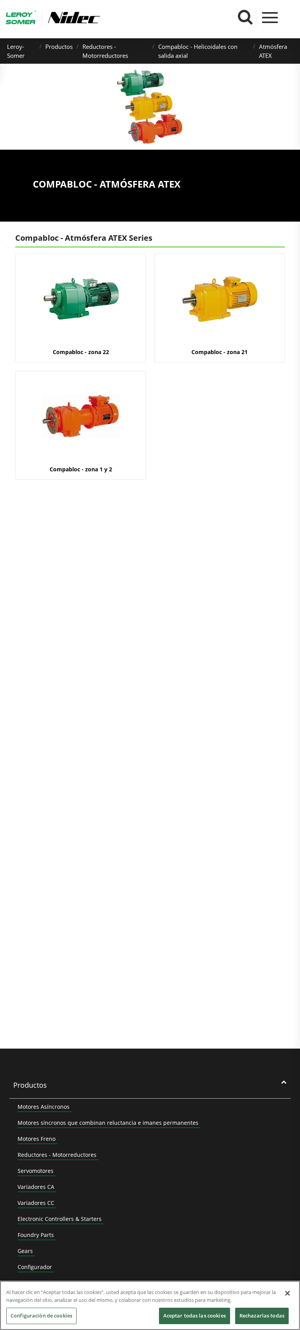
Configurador (35, 1267)
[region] (150, 1305)
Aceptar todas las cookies (194, 1315)
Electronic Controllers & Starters (60, 1219)
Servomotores (36, 1170)
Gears (25, 1251)
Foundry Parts (36, 1235)
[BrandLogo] (21, 19)
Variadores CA (36, 1186)
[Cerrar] (287, 1293)
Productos (59, 46)
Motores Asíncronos (44, 1106)
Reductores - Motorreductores (57, 1154)
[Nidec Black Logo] (97, 18)
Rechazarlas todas (261, 1315)
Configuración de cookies (41, 1315)
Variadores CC (36, 1202)
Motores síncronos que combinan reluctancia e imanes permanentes (108, 1122)
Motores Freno (36, 1138)
